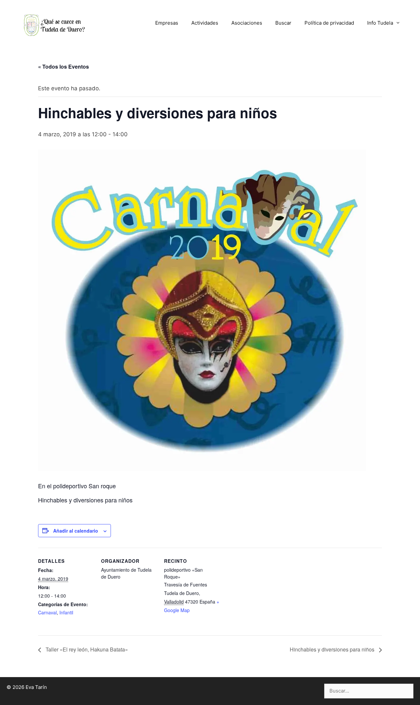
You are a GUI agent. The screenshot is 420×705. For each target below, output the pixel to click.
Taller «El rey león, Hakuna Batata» (86, 649)
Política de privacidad (329, 23)
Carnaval (47, 612)
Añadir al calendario (75, 530)
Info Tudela (380, 23)
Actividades (204, 23)
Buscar (283, 23)
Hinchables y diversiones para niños (333, 649)
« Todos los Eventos (63, 66)
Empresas (166, 23)
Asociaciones (246, 23)
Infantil (66, 612)
